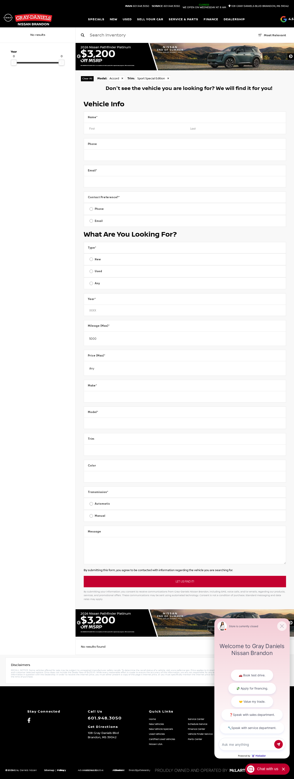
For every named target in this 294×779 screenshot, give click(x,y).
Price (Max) (96, 355)
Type (92, 248)
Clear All (87, 78)
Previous (79, 56)
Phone (92, 144)
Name (92, 117)
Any (97, 283)
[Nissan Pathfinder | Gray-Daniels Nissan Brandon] (185, 56)
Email (92, 170)
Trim (91, 439)
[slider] (14, 63)
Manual (100, 516)
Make (92, 385)
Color (92, 465)
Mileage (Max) (99, 326)
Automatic (102, 504)
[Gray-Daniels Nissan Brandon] (28, 19)
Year (92, 299)
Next (291, 56)
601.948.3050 (137, 6)
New (98, 259)
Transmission (98, 492)
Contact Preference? (104, 197)
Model (93, 412)
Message (94, 531)
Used (98, 271)
